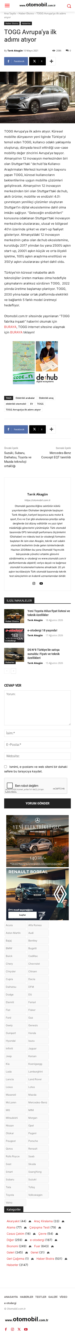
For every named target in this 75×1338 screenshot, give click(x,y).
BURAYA (10, 327)
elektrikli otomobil (16, 403)
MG (8, 1110)
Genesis (33, 1025)
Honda (32, 1033)
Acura (9, 925)
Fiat (8, 1009)
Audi (31, 932)
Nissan (10, 1125)
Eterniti (10, 1002)
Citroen (32, 971)
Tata (8, 1187)
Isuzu (31, 1040)
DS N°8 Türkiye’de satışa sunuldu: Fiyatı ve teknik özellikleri (44, 654)
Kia (8, 1063)
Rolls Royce (13, 1156)
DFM (31, 986)
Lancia (10, 1079)
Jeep (9, 1056)
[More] (51, 61)
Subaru (10, 1179)
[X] (19, 1329)
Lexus (9, 1087)
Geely (9, 1025)
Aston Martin (13, 932)
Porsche (33, 1140)
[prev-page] (6, 671)
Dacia (31, 979)
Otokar (10, 1133)
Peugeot (11, 1140)
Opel (31, 1125)
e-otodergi (10, 640)
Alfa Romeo (35, 925)
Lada (9, 1071)
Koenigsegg (35, 1063)
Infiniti (9, 1048)
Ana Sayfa (10, 13)
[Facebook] (6, 1329)
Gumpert (11, 1033)
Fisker (31, 1009)
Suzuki (32, 1179)
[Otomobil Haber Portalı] (37, 1319)
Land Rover (35, 1079)
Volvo (9, 1202)
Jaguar (32, 1048)
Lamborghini (35, 1071)
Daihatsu (11, 986)
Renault (32, 1148)
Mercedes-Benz (37, 1102)
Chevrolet (34, 963)
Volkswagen (35, 1194)
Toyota (10, 1194)
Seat (8, 1164)
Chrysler (11, 971)
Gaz (30, 1017)
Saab (31, 1156)
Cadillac (33, 956)
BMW (9, 948)
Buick (9, 956)
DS (30, 994)
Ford (8, 1017)
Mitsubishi (12, 1117)
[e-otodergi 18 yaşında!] (14, 635)
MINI (31, 1110)
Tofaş (31, 1187)
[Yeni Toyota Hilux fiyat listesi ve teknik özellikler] (14, 616)
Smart (9, 1171)
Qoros (9, 1148)
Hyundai (11, 1040)
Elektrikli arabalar (25, 397)
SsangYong (34, 1171)
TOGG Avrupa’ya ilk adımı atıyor (23, 409)
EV (31, 403)
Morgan (32, 1117)
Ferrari (32, 1002)
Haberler (26, 23)
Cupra (9, 979)
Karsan (32, 1056)
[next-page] (13, 671)
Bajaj (9, 940)
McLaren (11, 1102)
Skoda (32, 1164)
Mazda (32, 1094)
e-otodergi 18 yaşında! (42, 630)
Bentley (32, 940)
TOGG (40, 403)
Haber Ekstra (26, 13)
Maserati (11, 1094)
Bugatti (32, 948)
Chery (9, 963)
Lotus (31, 1087)
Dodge (10, 994)
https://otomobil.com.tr (37, 500)
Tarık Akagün (15, 50)
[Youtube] (41, 582)
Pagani (32, 1133)
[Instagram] (33, 582)
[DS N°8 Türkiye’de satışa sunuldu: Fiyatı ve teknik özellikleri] (14, 655)
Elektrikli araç (46, 397)
